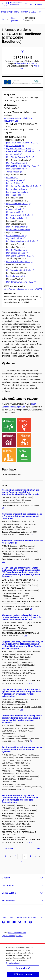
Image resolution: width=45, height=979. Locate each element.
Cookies (19, 936)
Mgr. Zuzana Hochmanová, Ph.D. (21, 166)
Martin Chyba (12, 177)
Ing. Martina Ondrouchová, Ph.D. (20, 241)
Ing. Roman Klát (13, 195)
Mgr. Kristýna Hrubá (15, 169)
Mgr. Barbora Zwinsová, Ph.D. (19, 282)
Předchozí (9, 849)
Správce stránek (8, 936)
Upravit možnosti (13, 963)
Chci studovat (8, 885)
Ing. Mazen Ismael (14, 180)
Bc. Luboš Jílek (13, 183)
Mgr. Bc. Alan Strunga (15, 250)
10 (29, 856)
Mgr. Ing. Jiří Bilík (13, 146)
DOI (3, 508)
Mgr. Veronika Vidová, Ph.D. (18, 270)
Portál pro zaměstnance (27, 917)
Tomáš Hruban (12, 172)
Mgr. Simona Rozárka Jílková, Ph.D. (22, 186)
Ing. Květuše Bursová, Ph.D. (18, 148)
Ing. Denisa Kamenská (16, 192)
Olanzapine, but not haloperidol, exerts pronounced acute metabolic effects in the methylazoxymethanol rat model (22, 617)
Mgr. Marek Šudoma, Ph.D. (18, 262)
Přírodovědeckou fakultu (26, 63)
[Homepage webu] (12, 4)
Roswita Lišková (13, 209)
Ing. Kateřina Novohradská (18, 230)
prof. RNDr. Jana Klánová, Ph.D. (20, 143)
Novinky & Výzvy (28, 12)
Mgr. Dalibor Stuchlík (15, 253)
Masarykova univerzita (17, 933)
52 (22, 861)
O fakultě (6, 878)
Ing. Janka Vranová (14, 276)
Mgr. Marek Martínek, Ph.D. (18, 215)
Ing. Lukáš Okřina (14, 238)
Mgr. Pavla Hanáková (15, 163)
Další (38, 849)
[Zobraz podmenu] (39, 878)
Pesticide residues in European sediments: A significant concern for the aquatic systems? (22, 749)
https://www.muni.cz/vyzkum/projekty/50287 (23, 289)
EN (31, 4)
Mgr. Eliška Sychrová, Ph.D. (18, 256)
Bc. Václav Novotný (15, 235)
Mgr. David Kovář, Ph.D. (17, 204)
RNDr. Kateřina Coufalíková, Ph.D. (21, 151)
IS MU (4, 917)
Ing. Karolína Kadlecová (17, 189)
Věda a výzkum (9, 893)
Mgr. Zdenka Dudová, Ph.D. (18, 157)
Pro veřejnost (8, 900)
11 (34, 856)
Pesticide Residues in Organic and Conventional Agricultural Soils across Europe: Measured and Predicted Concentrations (20, 798)
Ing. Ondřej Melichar (15, 218)
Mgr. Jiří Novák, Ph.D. (15, 227)
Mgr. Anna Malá (13, 212)
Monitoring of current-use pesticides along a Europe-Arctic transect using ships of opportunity (22, 516)
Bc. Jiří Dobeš (12, 154)
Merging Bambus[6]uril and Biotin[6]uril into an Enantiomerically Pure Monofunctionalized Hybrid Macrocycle (20, 492)
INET (12, 917)
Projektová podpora (10, 12)
